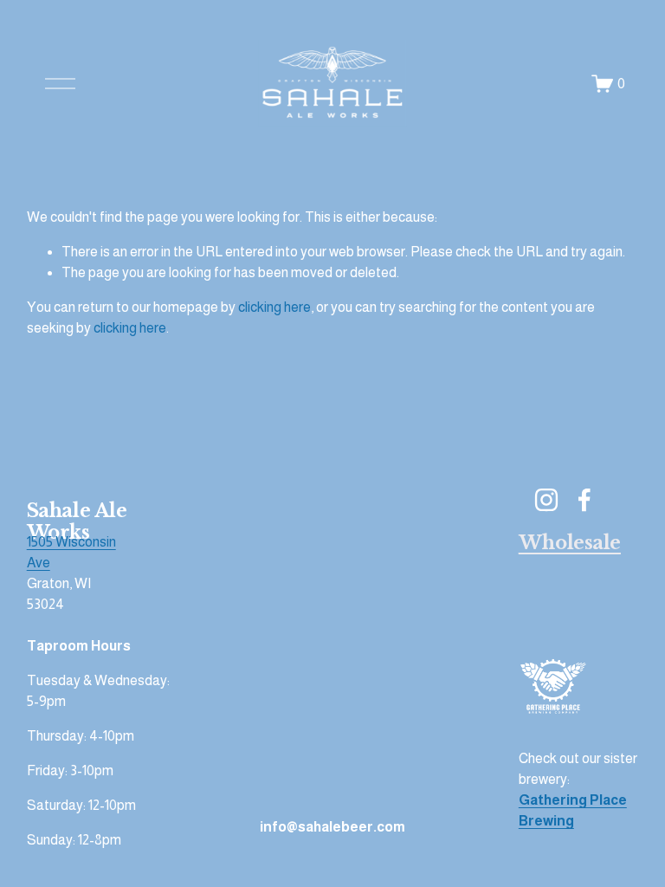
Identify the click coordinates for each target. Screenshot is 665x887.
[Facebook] (584, 500)
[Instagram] (546, 500)
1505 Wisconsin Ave (71, 552)
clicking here (274, 307)
